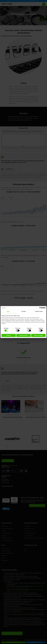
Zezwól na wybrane (23, 335)
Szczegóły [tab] (23, 311)
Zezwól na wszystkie (38, 335)
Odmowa (9, 335)
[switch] (17, 330)
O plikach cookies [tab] (39, 311)
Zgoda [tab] (8, 311)
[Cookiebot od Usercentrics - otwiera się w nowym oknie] (40, 308)
